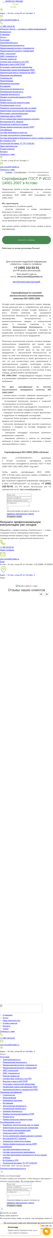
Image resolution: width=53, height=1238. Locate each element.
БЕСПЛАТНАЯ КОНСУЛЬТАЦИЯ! (26, 282)
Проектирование (6, 81)
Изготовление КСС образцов (11, 122)
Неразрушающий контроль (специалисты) (17, 48)
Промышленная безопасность (12, 45)
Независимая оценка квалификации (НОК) (17, 70)
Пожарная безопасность (10, 94)
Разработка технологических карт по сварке (18, 108)
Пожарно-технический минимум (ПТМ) (15, 97)
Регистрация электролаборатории (14, 113)
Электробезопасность (9, 43)
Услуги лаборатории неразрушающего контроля (19, 119)
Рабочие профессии (8, 59)
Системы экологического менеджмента (16, 135)
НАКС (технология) (8, 54)
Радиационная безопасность (12, 92)
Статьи (5, 1029)
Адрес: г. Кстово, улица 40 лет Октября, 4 (17, 13)
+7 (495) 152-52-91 (7, 26)
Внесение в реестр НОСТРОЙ (12, 64)
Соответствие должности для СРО (14, 62)
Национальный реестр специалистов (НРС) (17, 73)
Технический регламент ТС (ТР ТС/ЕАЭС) (17, 143)
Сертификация (6, 130)
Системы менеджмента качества (13, 133)
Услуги (3, 37)
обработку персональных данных (20, 514)
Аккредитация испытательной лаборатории (17, 111)
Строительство (6, 78)
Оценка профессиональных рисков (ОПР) (17, 127)
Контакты (4, 152)
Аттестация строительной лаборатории (16, 67)
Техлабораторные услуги (10, 105)
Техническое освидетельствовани (14, 124)
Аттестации (4, 40)
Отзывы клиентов (7, 149)
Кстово (15, 4)
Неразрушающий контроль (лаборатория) (17, 51)
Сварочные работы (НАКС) (11, 116)
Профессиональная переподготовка (15, 103)
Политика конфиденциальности (13, 1168)
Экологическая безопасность (12, 89)
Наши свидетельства (8, 146)
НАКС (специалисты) (8, 56)
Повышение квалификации (11, 75)
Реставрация (5, 86)
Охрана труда (5, 100)
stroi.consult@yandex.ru (9, 20)
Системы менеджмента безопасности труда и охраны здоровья (26, 138)
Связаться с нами (7, 154)
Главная (8, 172)
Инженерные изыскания (9, 84)
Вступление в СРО (8, 141)
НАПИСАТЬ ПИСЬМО (12, 1)
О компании (5, 34)
